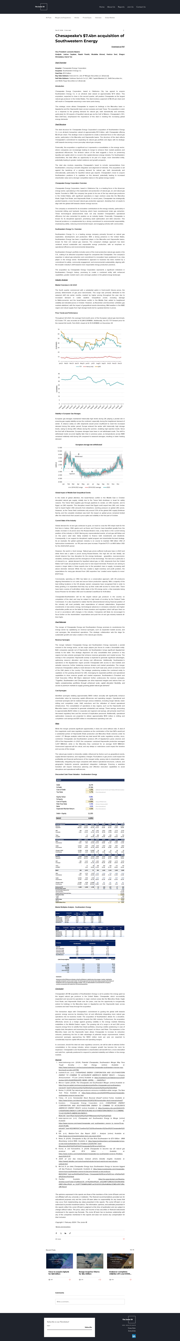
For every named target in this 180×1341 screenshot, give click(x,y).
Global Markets (110, 18)
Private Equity (87, 18)
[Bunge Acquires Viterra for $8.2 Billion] (90, 1261)
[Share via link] (70, 1233)
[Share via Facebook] (56, 1233)
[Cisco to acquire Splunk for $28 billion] (59, 1261)
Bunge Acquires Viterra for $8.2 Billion (89, 1273)
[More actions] (123, 30)
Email (48, 1325)
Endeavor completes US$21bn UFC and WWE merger (119, 1273)
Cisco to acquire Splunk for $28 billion (58, 1273)
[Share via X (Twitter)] (61, 1233)
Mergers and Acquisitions (63, 18)
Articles (76, 18)
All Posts (48, 18)
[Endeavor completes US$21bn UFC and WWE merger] (120, 1261)
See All (132, 1249)
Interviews (98, 18)
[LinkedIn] (134, 1336)
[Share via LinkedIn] (65, 1233)
